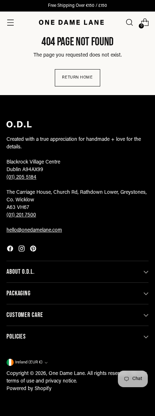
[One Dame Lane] (71, 22)
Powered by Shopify (29, 389)
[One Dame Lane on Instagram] (22, 250)
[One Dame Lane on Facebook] (10, 250)
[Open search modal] (129, 22)
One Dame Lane (67, 373)
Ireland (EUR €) (29, 362)
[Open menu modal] (10, 22)
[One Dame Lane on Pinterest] (34, 250)
